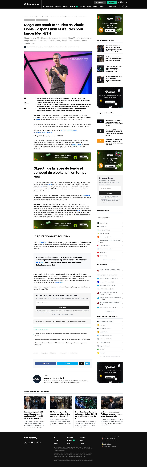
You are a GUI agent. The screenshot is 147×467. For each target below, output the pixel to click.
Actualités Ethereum (42, 19)
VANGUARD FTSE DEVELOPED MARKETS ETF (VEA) (108, 293)
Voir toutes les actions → (110, 259)
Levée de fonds (63, 353)
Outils (68, 443)
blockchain (40, 187)
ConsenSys (44, 353)
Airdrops (70, 440)
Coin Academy (31, 4)
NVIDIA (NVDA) (104, 223)
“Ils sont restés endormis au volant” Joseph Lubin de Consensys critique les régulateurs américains (61, 343)
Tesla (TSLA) (103, 252)
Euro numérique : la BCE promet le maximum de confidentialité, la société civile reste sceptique (113, 48)
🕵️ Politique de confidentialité (109, 446)
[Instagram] (126, 6)
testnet (49, 185)
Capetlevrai (47, 378)
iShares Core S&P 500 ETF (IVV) (109, 278)
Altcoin (36, 353)
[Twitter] (119, 6)
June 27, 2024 (58, 136)
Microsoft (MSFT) (104, 233)
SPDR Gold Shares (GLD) (106, 289)
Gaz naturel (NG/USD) (106, 335)
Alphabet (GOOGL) (105, 230)
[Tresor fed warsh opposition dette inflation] (100, 79)
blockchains (59, 282)
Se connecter (99, 2)
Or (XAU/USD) (103, 332)
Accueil (26, 16)
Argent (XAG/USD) (105, 346)
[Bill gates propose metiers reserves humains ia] (100, 58)
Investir (82, 440)
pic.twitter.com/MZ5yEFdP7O (43, 132)
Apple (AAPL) (103, 226)
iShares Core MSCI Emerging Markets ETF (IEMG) (110, 298)
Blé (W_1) (102, 353)
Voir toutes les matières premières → (110, 356)
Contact (82, 443)
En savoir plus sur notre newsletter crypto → (62, 314)
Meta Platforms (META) (106, 249)
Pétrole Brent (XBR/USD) (106, 321)
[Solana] (100, 121)
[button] (121, 2)
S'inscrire (112, 2)
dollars (38, 119)
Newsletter (113, 6)
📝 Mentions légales (106, 444)
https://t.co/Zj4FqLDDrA (69, 130)
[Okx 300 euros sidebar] (110, 24)
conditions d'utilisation (71, 310)
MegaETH (43, 242)
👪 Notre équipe (105, 443)
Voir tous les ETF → (110, 311)
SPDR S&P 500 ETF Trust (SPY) (108, 275)
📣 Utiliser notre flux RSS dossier (109, 440)
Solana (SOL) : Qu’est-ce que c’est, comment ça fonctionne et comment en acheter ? (114, 122)
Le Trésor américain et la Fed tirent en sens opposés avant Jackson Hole (113, 79)
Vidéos (56, 443)
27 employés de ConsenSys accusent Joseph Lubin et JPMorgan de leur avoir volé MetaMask (62, 339)
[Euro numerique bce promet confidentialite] (100, 48)
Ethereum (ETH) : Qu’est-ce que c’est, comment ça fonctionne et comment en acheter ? (114, 132)
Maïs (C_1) (102, 325)
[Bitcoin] (100, 140)
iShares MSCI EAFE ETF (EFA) (108, 285)
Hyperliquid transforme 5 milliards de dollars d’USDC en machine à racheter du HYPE (113, 68)
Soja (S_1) (102, 349)
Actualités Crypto (34, 16)
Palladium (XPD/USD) (105, 339)
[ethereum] (100, 131)
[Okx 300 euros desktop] (62, 156)
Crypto (56, 440)
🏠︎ (54, 437)
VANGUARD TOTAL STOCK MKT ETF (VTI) (110, 270)
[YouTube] (122, 6)
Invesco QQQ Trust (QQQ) (107, 282)
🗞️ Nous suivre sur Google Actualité (110, 437)
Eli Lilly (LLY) (103, 256)
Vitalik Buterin (76, 145)
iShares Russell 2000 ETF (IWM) (108, 307)
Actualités (82, 437)
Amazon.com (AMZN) (106, 237)
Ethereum (40, 262)
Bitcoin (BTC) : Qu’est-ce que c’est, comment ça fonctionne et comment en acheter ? (114, 142)
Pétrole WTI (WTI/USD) (106, 328)
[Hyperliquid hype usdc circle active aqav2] (100, 68)
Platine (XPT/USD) (105, 342)
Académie (70, 437)
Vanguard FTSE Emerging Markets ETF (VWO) (110, 303)
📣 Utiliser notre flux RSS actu (109, 438)
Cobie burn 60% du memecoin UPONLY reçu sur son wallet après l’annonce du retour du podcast (61, 334)
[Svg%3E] (37, 379)
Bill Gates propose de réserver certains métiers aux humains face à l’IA (113, 58)
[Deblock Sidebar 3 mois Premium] (110, 97)
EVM (78, 210)
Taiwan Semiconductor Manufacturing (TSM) (110, 241)
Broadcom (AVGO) (105, 245)
